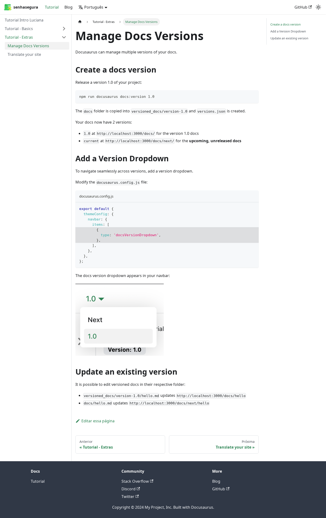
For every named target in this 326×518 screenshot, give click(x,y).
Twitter (127, 496)
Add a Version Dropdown (288, 31)
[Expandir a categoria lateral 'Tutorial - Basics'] (64, 28)
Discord (128, 489)
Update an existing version (289, 38)
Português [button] (93, 7)
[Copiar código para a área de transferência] (253, 96)
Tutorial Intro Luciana (24, 20)
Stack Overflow (135, 481)
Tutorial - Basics (19, 28)
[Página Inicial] (79, 22)
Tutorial (52, 7)
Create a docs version (285, 24)
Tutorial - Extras (19, 37)
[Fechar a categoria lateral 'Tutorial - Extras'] (64, 37)
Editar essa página (98, 421)
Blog (68, 7)
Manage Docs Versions (28, 45)
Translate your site (24, 54)
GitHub (300, 7)
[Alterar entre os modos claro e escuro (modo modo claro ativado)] (318, 7)
